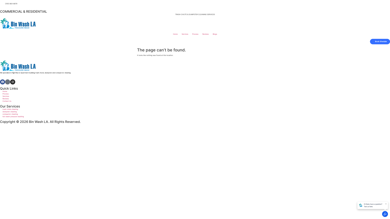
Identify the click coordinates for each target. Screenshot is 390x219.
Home (175, 34)
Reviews (205, 34)
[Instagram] (12, 81)
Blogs (215, 34)
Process (195, 34)
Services (185, 34)
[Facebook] (2, 81)
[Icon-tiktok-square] (7, 81)
